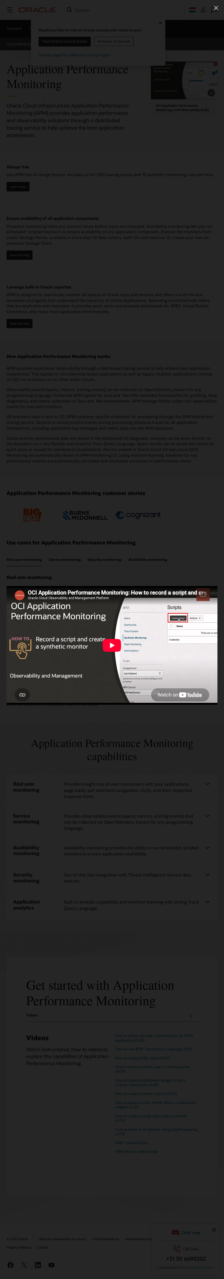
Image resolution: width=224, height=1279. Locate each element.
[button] (216, 7)
